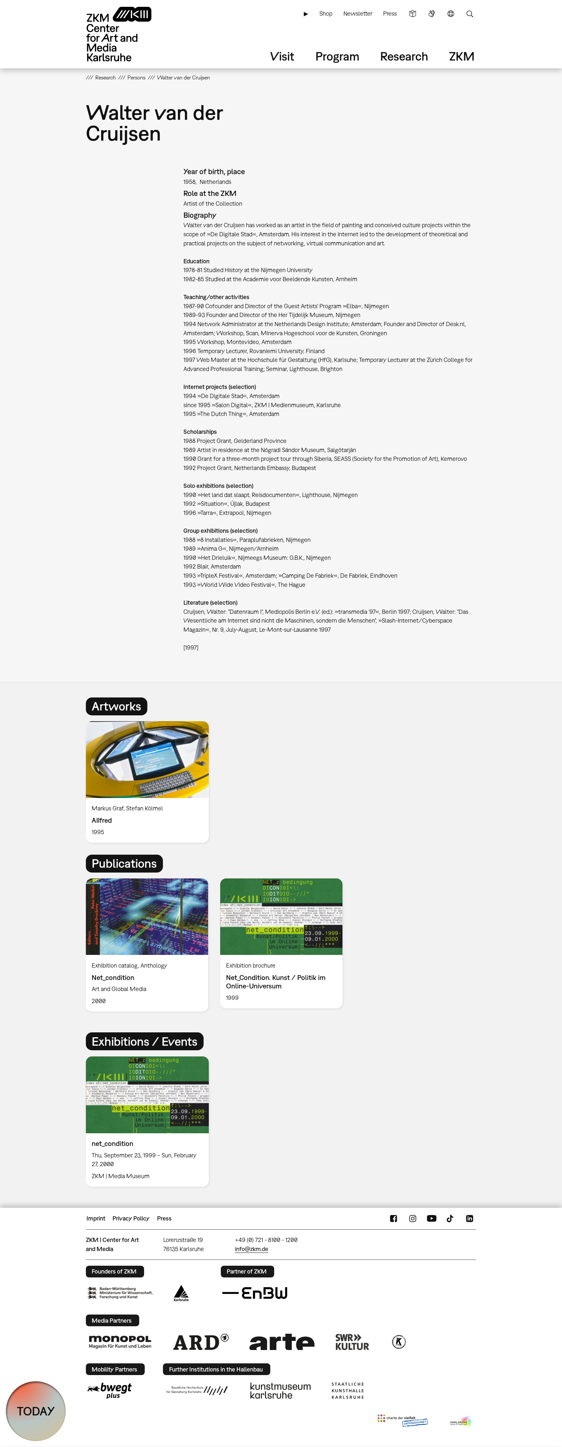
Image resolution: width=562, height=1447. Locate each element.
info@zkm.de (251, 1249)
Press (390, 13)
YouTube (431, 1218)
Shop (325, 13)
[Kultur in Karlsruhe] (398, 1342)
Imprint (96, 1218)
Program (337, 56)
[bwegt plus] (109, 1391)
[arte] (281, 1342)
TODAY (36, 1411)
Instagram (412, 1218)
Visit (282, 56)
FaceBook (393, 1218)
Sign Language (431, 13)
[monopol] (120, 1341)
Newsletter (357, 13)
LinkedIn (469, 1218)
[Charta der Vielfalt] (402, 1422)
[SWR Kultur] (352, 1342)
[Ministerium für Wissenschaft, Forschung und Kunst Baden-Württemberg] (120, 1293)
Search (469, 13)
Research (404, 56)
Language (450, 13)
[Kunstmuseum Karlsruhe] (280, 1391)
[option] (150, 782)
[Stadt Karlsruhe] (181, 1293)
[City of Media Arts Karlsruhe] (462, 1422)
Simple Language (412, 13)
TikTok (450, 1218)
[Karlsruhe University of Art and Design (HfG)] (197, 1391)
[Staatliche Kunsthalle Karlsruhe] (348, 1391)
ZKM (462, 56)
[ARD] (201, 1342)
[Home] (128, 34)
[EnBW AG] (254, 1293)
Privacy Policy (131, 1218)
